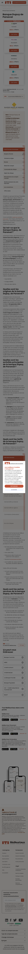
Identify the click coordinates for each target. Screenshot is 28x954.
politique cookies (17, 483)
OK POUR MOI (14, 486)
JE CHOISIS (14, 489)
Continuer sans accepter (13, 465)
